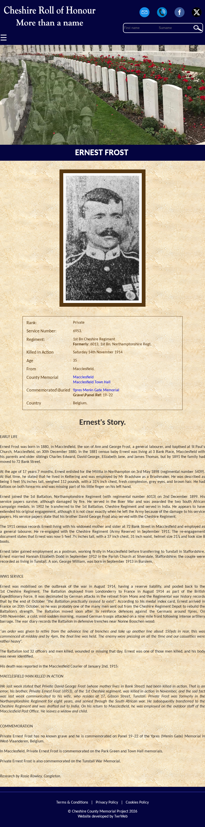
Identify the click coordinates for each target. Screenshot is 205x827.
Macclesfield (83, 377)
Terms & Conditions (72, 803)
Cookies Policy (137, 803)
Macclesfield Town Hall (91, 382)
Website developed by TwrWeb (103, 817)
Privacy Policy (107, 803)
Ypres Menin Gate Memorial (96, 390)
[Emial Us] (144, 17)
